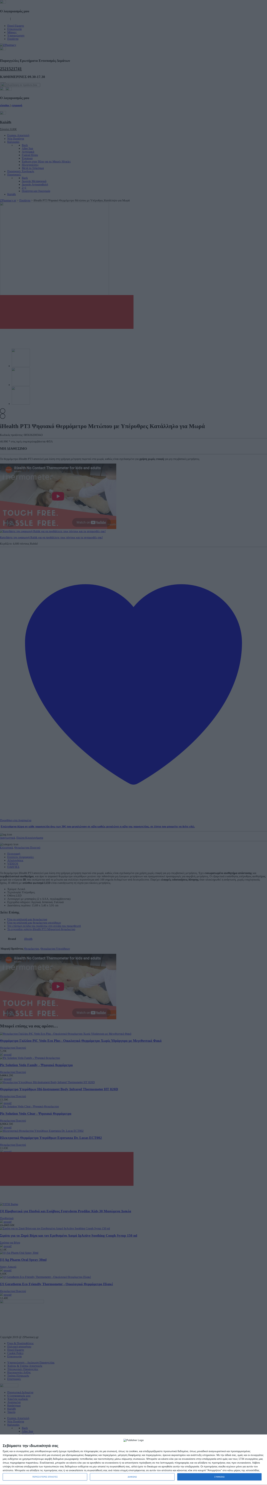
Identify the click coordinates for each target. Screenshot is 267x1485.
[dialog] (133, 1460)
